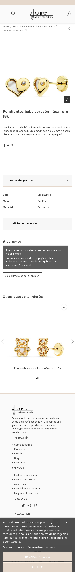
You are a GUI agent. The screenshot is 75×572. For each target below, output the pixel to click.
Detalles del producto (21, 180)
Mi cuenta (19, 449)
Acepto (37, 567)
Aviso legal (25, 265)
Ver (37, 377)
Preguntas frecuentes (26, 493)
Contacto (19, 462)
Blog (16, 458)
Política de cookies (24, 479)
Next (71, 341)
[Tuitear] (8, 145)
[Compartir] (4, 145)
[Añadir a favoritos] (64, 307)
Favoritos (19, 453)
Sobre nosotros (23, 444)
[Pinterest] (12, 145)
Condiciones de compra (27, 488)
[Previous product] (69, 28)
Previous (4, 341)
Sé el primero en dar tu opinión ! (22, 275)
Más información (14, 547)
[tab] (37, 181)
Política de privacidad (26, 475)
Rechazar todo (37, 557)
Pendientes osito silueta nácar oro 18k (37, 368)
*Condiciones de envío (22, 223)
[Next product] (71, 28)
